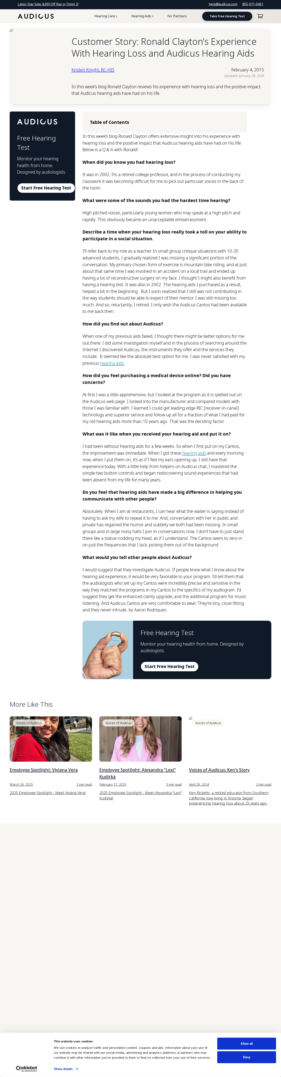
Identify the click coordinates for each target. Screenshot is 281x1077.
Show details (63, 1069)
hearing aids (112, 363)
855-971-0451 (252, 4)
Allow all (246, 1043)
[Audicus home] (36, 16)
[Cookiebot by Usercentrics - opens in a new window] (27, 1069)
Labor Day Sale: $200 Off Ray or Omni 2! (48, 4)
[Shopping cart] (260, 16)
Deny (246, 1057)
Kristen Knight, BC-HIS (93, 70)
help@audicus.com (223, 4)
